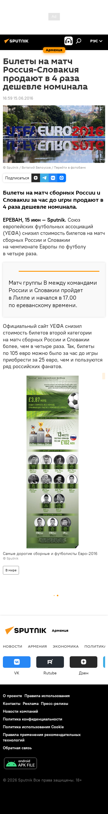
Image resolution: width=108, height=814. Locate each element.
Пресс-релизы (54, 703)
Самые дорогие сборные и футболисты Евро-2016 (50, 553)
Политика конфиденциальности (32, 719)
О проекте (12, 695)
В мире (10, 570)
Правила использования (47, 695)
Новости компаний (20, 711)
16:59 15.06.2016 (18, 98)
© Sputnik (10, 558)
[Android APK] (20, 764)
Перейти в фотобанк (70, 167)
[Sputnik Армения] (17, 43)
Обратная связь (17, 747)
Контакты (11, 703)
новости (12, 646)
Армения (37, 646)
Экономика (66, 646)
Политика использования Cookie (33, 726)
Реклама (31, 703)
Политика (95, 646)
